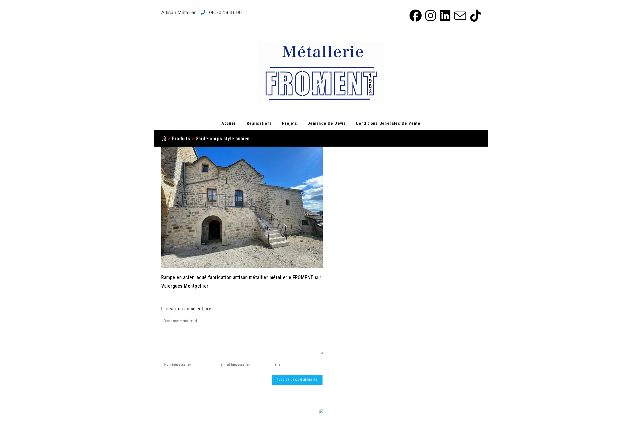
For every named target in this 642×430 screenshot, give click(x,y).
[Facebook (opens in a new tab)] (415, 16)
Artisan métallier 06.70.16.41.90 (201, 12)
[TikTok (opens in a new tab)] (474, 16)
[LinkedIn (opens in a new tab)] (444, 16)
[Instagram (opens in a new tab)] (430, 16)
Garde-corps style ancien (223, 139)
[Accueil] (164, 139)
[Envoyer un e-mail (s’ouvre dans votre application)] (459, 16)
